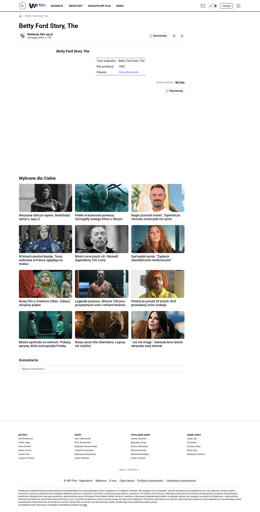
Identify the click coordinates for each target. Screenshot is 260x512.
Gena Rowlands (128, 72)
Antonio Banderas (139, 446)
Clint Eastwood (25, 438)
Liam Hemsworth (82, 438)
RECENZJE (57, 5)
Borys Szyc (192, 450)
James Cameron (139, 438)
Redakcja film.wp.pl (40, 34)
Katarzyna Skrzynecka (85, 454)
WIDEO (120, 5)
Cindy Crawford (138, 458)
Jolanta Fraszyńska (83, 450)
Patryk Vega (24, 442)
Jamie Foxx (23, 454)
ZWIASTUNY (76, 5)
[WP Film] (40, 6)
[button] (213, 6)
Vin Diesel (191, 442)
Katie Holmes (24, 446)
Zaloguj (227, 5)
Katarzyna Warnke (196, 454)
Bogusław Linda (138, 442)
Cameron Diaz (194, 446)
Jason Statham (81, 458)
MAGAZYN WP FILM (99, 5)
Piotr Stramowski (82, 442)
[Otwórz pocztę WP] (203, 6)
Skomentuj (160, 35)
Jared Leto (192, 438)
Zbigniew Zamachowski (85, 446)
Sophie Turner (24, 450)
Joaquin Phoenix (26, 458)
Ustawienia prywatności (180, 480)
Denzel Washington (140, 454)
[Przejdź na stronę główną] (22, 8)
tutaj (85, 505)
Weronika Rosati (138, 450)
